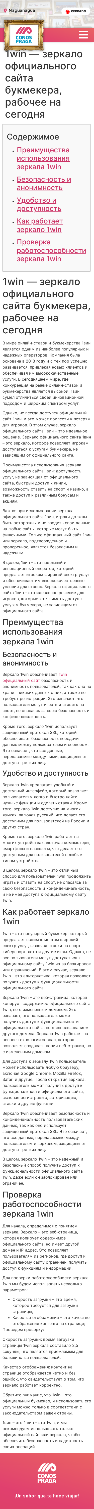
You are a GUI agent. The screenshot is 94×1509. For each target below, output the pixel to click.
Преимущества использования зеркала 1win (43, 158)
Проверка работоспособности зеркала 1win (51, 250)
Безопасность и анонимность (44, 183)
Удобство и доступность (39, 204)
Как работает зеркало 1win (40, 225)
